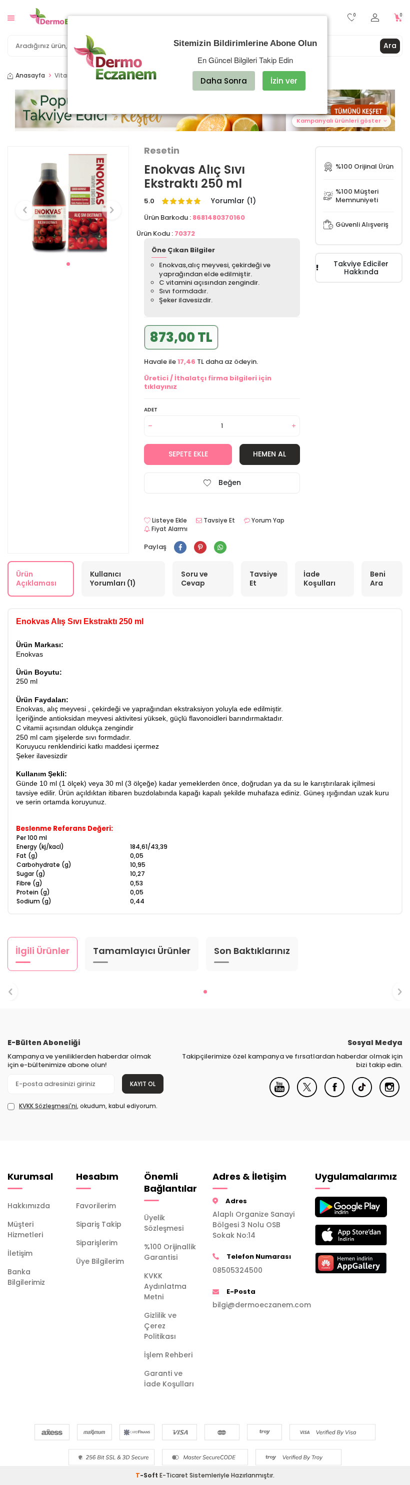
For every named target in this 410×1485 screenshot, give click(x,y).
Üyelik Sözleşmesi (164, 1223)
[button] (68, 264)
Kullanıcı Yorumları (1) (113, 579)
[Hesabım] (375, 18)
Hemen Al (269, 454)
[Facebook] (334, 1095)
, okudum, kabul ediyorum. (88, 1106)
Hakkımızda (29, 1206)
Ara (390, 46)
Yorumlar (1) (233, 201)
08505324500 (237, 1270)
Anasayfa (30, 76)
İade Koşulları (320, 579)
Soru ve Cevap (194, 579)
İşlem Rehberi (168, 1355)
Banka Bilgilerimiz (26, 1277)
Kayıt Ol (143, 1084)
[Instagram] (390, 1095)
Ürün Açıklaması (36, 579)
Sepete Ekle (188, 454)
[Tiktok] (362, 1095)
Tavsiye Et (218, 521)
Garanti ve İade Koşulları (169, 1378)
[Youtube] (280, 1095)
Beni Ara (378, 579)
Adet (151, 409)
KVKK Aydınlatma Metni (165, 1286)
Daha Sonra (223, 81)
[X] (307, 1095)
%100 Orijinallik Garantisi (170, 1252)
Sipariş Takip (99, 1224)
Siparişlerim (97, 1243)
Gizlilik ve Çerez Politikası (160, 1325)
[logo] (63, 18)
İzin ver (284, 81)
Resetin (162, 150)
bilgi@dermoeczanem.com (256, 1305)
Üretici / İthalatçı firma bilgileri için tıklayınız (208, 382)
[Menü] (11, 17)
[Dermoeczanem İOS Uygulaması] (341, 1235)
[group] (68, 201)
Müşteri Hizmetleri (25, 1229)
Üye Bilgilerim (100, 1261)
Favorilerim (96, 1206)
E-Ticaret (174, 1475)
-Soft (148, 1475)
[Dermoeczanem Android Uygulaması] (341, 1207)
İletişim (20, 1253)
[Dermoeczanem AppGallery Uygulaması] (341, 1263)
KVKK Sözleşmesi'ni (48, 1106)
